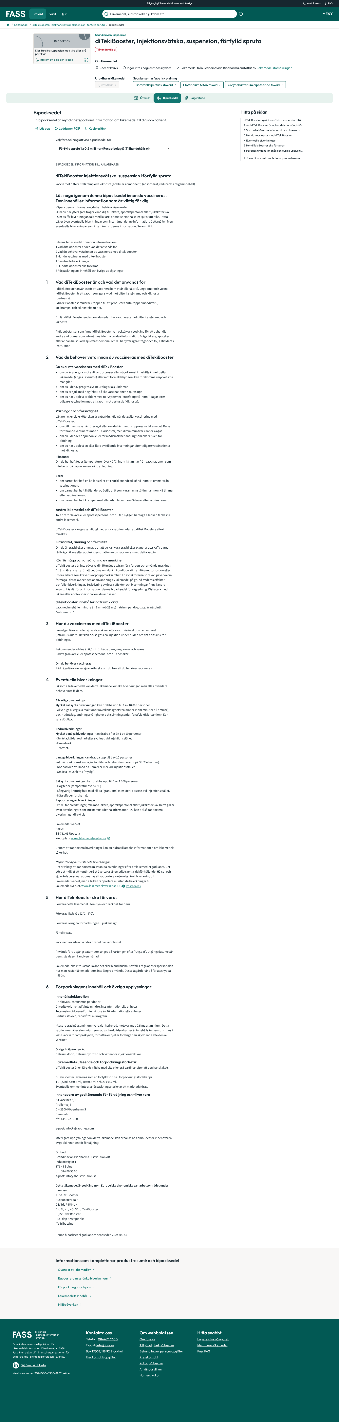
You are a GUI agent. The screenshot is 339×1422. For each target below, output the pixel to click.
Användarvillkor (151, 1369)
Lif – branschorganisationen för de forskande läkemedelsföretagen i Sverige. (41, 1355)
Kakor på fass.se (151, 1363)
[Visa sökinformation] (240, 14)
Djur (64, 14)
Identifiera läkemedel (212, 1345)
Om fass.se (147, 1339)
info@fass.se (105, 1345)
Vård (52, 14)
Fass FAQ (203, 1351)
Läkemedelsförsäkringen (274, 68)
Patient (37, 14)
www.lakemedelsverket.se (88, 838)
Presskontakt (149, 1357)
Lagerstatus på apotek (213, 1339)
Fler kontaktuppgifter (101, 1357)
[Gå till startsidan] (15, 14)
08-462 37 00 (108, 1339)
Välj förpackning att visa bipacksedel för (83, 140)
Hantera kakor (150, 1375)
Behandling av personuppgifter (161, 1351)
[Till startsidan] (8, 25)
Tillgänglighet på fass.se (157, 1345)
